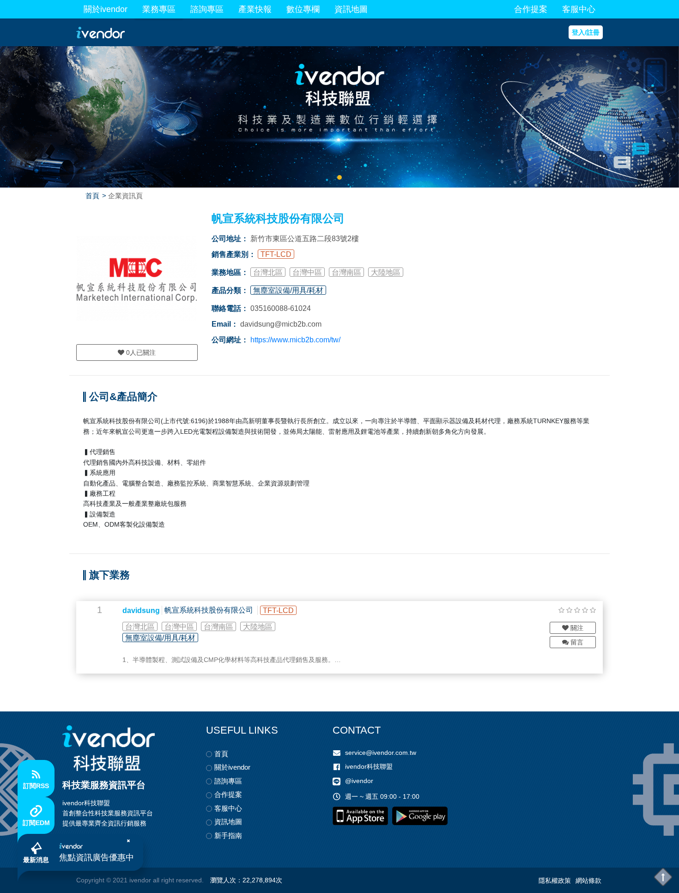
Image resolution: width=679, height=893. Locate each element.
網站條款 (588, 880)
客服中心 (578, 9)
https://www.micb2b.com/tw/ (295, 340)
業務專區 (159, 9)
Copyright (90, 880)
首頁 (92, 196)
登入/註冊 (586, 32)
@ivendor (359, 780)
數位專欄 (303, 9)
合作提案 (530, 9)
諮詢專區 (207, 9)
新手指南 (228, 835)
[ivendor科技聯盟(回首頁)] (108, 748)
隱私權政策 (555, 880)
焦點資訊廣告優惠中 (96, 857)
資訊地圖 (351, 9)
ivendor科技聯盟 (369, 766)
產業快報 (255, 9)
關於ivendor (105, 9)
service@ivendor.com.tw (380, 752)
